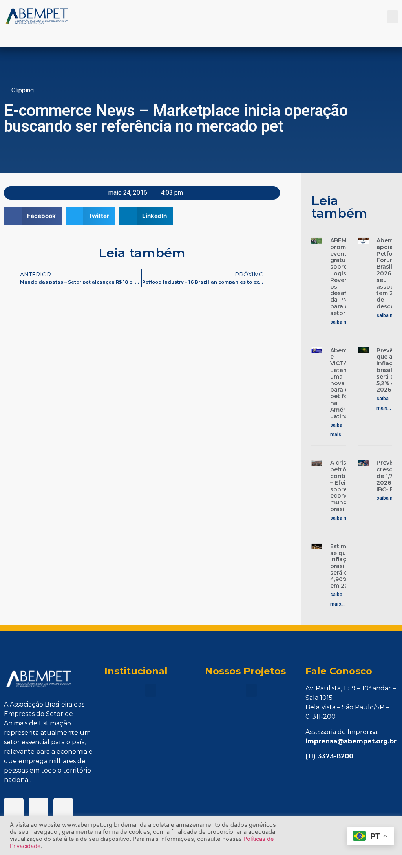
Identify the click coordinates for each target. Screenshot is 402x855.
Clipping (22, 90)
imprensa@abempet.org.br (351, 741)
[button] (392, 16)
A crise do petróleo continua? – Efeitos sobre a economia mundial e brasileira (345, 486)
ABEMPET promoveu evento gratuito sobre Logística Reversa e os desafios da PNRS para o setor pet (345, 277)
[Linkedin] (38, 808)
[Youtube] (63, 808)
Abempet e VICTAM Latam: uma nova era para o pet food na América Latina (343, 383)
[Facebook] (14, 808)
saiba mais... (344, 322)
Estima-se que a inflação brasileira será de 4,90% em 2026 (343, 566)
